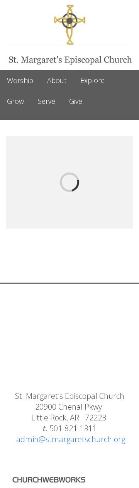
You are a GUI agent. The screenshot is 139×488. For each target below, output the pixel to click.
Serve (46, 101)
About (56, 80)
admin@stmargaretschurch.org (70, 439)
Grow (15, 101)
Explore (92, 80)
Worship (20, 80)
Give (75, 101)
